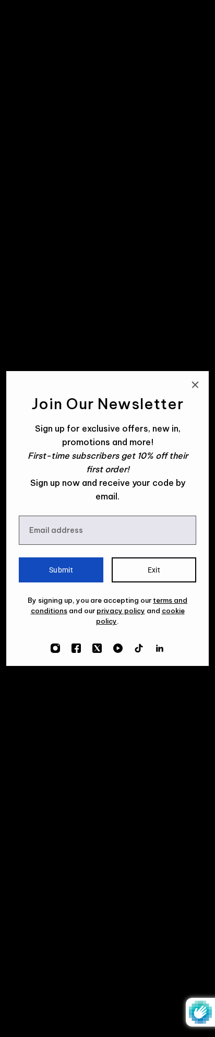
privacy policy (121, 610)
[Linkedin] (159, 648)
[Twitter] (97, 648)
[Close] (195, 384)
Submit (61, 570)
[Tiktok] (139, 648)
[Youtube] (118, 648)
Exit (154, 570)
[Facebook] (76, 648)
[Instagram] (55, 648)
